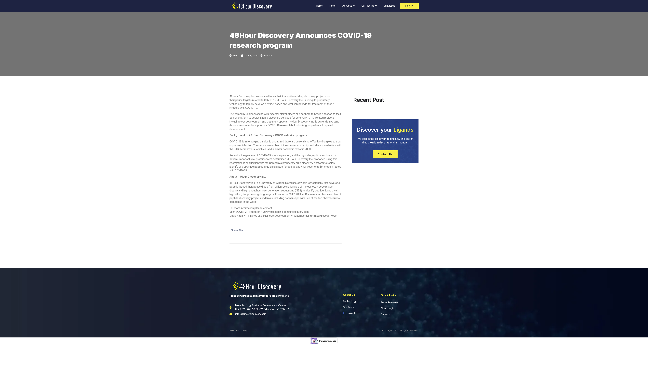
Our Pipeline (367, 6)
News (332, 6)
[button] (385, 154)
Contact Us (389, 6)
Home (319, 6)
